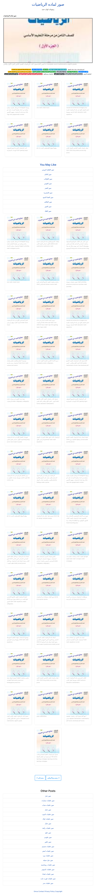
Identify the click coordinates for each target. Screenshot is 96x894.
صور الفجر (48, 188)
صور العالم (48, 174)
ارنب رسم (45, 69)
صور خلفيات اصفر (48, 851)
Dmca (36, 891)
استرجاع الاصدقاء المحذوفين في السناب (21, 69)
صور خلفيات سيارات (48, 800)
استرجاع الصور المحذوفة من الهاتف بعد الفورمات (44, 71)
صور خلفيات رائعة (48, 828)
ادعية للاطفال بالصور (59, 74)
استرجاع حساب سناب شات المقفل (76, 69)
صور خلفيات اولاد (48, 819)
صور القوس (48, 183)
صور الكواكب (48, 179)
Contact (41, 891)
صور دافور (48, 842)
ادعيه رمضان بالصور (61, 71)
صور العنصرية (48, 193)
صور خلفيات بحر (48, 883)
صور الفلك (48, 211)
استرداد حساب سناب (37, 69)
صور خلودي (48, 837)
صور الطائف (48, 202)
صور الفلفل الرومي (48, 170)
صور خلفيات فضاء (48, 874)
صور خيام (48, 810)
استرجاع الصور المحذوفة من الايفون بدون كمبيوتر (30, 74)
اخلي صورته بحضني (83, 71)
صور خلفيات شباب (48, 805)
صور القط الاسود (48, 197)
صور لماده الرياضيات (48, 4)
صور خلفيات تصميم (48, 846)
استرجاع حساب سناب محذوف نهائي (58, 69)
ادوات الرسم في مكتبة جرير (11, 74)
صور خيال (48, 823)
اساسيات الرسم (87, 74)
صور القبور (48, 206)
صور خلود (48, 833)
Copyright (58, 891)
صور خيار (48, 796)
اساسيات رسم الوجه (48, 74)
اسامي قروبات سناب (72, 71)
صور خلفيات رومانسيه (48, 865)
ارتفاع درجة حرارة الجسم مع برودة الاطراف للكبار (19, 71)
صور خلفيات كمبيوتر (48, 869)
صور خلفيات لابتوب (48, 814)
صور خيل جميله (48, 860)
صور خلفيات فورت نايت (48, 879)
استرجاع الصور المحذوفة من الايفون (74, 74)
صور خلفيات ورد (48, 856)
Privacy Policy (50, 891)
